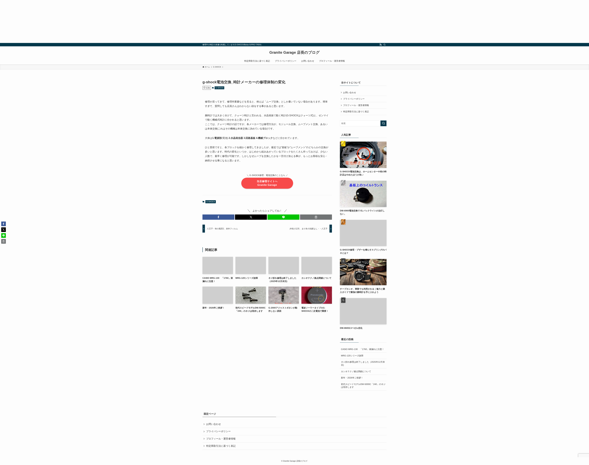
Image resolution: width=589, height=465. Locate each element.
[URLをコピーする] (316, 217)
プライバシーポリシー (354, 99)
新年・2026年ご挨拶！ (352, 377)
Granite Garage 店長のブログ (294, 52)
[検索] (385, 44)
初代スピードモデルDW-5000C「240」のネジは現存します (363, 385)
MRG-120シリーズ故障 (352, 355)
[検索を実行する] (383, 123)
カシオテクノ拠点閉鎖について (356, 371)
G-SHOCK (219, 88)
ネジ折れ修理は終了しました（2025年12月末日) (363, 363)
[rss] (381, 44)
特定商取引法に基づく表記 (356, 111)
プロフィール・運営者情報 (356, 105)
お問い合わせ (349, 92)
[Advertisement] (92, 21)
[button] (218, 217)
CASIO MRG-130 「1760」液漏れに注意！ (362, 349)
